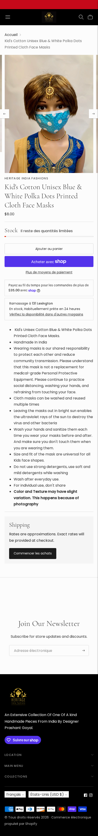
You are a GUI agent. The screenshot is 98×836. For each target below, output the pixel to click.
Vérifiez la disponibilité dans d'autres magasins (46, 314)
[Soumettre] (83, 650)
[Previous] (4, 113)
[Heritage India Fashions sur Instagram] (91, 795)
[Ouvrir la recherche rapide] (81, 17)
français (13, 794)
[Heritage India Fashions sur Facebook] (85, 795)
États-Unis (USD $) (47, 794)
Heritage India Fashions (26, 178)
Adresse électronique (30, 645)
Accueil (11, 34)
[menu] (8, 17)
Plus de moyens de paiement (49, 272)
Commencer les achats (33, 553)
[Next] (93, 113)
